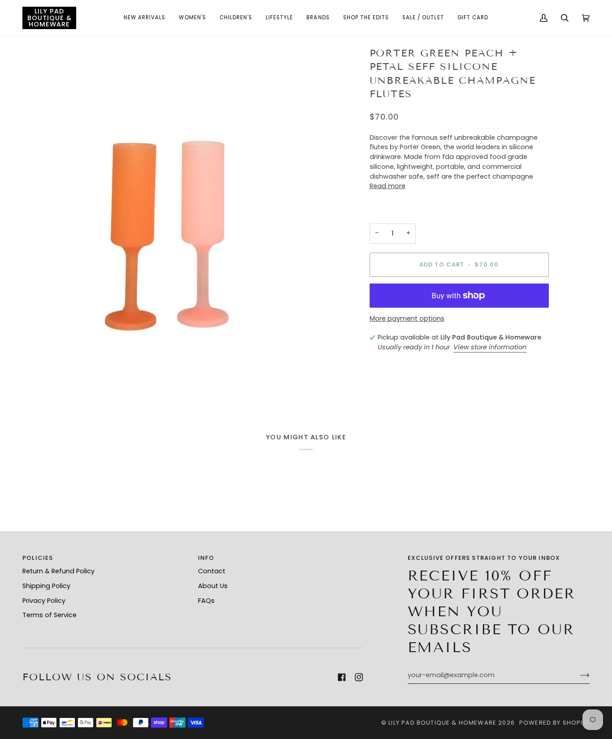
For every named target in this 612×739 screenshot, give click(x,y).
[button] (144, 18)
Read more (387, 185)
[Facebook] (342, 677)
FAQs (206, 600)
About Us (213, 585)
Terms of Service (49, 614)
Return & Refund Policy (58, 571)
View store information (489, 347)
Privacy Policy (43, 600)
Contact (211, 571)
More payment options (407, 318)
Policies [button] (37, 558)
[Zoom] (164, 224)
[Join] (578, 675)
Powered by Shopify (554, 722)
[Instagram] (359, 677)
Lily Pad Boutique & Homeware (442, 722)
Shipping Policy (46, 585)
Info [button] (206, 558)
